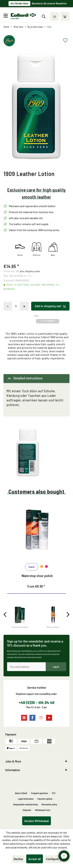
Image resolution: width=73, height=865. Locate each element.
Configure (52, 859)
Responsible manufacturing (25, 804)
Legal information (25, 798)
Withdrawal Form (42, 810)
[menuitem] (7, 16)
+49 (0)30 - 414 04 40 (36, 702)
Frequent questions (39, 793)
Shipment (27, 810)
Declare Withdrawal (36, 821)
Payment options (44, 798)
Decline (18, 859)
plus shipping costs (30, 271)
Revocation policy (49, 804)
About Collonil (21, 793)
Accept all (34, 859)
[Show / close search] (43, 16)
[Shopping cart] (65, 16)
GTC (54, 793)
